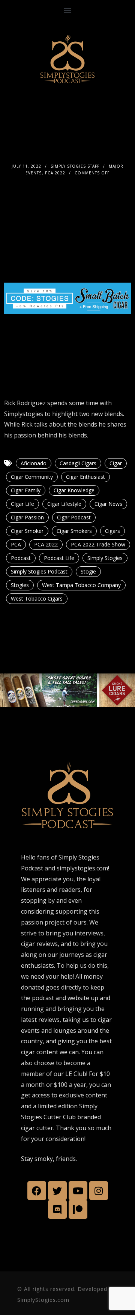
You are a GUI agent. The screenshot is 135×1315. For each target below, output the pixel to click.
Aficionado (33, 463)
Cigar (116, 463)
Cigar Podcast (74, 517)
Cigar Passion (27, 517)
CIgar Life (22, 503)
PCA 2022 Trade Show (98, 544)
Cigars (112, 530)
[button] (68, 10)
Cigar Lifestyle (64, 503)
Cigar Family (25, 490)
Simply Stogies (105, 557)
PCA (16, 544)
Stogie (88, 571)
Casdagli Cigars (78, 463)
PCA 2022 (55, 173)
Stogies (20, 585)
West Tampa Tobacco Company (81, 585)
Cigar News (108, 503)
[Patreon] (78, 1209)
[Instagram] (98, 1190)
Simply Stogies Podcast (39, 571)
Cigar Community (32, 476)
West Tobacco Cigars (37, 598)
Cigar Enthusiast (85, 476)
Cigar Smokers (74, 530)
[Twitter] (57, 1190)
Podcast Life (59, 557)
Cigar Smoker (27, 530)
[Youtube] (78, 1190)
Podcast (21, 557)
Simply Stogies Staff (75, 166)
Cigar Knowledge (74, 490)
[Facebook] (36, 1190)
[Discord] (57, 1209)
